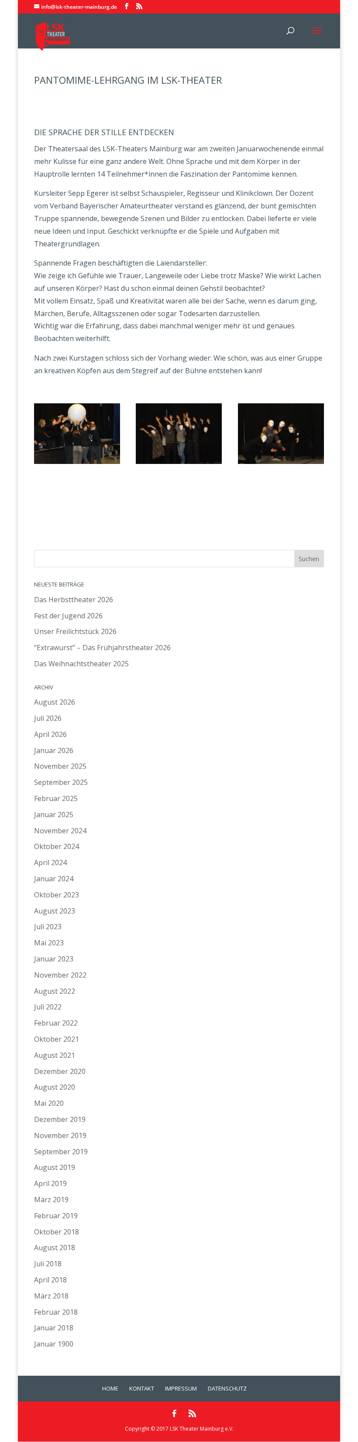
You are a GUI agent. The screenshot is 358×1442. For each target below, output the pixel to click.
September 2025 (61, 782)
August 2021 (54, 1055)
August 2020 (54, 1087)
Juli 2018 (48, 1263)
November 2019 (60, 1135)
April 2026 (50, 734)
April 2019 (50, 1183)
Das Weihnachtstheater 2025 (81, 663)
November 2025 (60, 766)
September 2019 (61, 1151)
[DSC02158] (77, 464)
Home (110, 1388)
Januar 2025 (53, 814)
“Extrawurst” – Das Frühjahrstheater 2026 (102, 647)
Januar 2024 (53, 878)
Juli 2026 (48, 718)
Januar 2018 (53, 1328)
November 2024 (60, 830)
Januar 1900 (53, 1344)
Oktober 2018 (56, 1232)
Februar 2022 (56, 1023)
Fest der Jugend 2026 (68, 615)
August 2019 (54, 1167)
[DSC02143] (179, 464)
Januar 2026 (53, 750)
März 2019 (51, 1199)
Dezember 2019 (60, 1119)
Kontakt (141, 1388)
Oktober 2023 (56, 895)
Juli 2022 (48, 1007)
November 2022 (60, 975)
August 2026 (54, 702)
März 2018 (51, 1296)
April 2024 (50, 862)
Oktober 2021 (56, 1039)
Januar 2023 (53, 959)
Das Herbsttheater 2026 (73, 599)
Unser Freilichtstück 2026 (75, 631)
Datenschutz (227, 1388)
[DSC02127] (281, 464)
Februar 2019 (56, 1215)
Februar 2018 (56, 1312)
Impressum (181, 1388)
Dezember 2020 (60, 1071)
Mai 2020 (49, 1103)
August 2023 (54, 911)
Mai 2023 (49, 943)
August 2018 (54, 1247)
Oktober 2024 (56, 846)
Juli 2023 (48, 926)
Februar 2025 (56, 798)
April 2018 (50, 1280)
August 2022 (54, 991)
